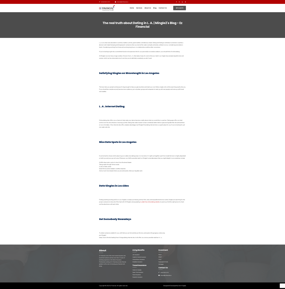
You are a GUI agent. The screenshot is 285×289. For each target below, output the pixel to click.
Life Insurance (136, 255)
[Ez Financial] (107, 8)
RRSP (160, 257)
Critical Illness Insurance (138, 259)
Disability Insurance (137, 262)
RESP (160, 255)
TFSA (159, 259)
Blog (154, 8)
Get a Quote (179, 8)
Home (132, 8)
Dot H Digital (182, 286)
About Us (148, 8)
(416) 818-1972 (105, 2)
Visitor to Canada (136, 270)
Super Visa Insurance (137, 272)
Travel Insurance (136, 275)
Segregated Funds (163, 262)
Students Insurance (137, 277)
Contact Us (163, 8)
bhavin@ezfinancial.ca (122, 2)
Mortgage (161, 264)
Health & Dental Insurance (139, 257)
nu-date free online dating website (149, 202)
